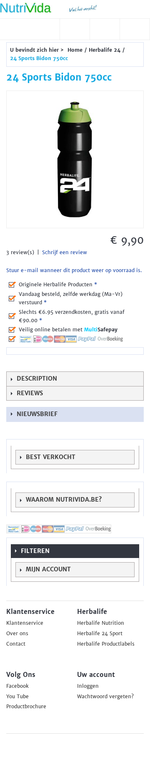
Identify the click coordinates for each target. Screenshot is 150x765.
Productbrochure (26, 706)
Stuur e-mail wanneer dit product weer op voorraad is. (74, 270)
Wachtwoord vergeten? (105, 696)
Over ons (17, 633)
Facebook (17, 686)
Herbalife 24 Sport (99, 633)
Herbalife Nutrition (100, 623)
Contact (15, 644)
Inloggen (88, 686)
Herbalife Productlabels (106, 644)
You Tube (17, 696)
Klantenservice (24, 623)
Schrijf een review (64, 252)
